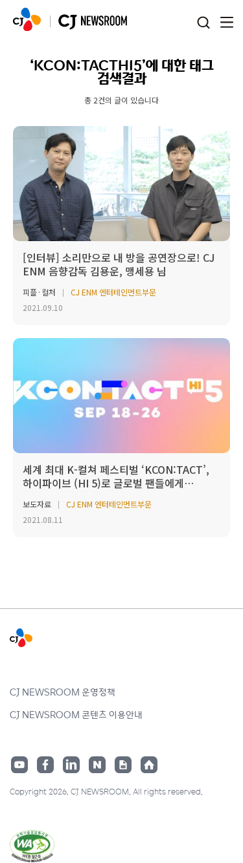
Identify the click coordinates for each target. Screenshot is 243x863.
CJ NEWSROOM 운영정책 (62, 691)
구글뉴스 (123, 764)
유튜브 (19, 764)
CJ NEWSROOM (27, 19)
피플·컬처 (39, 291)
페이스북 (45, 764)
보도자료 (37, 503)
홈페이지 (149, 764)
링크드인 (71, 764)
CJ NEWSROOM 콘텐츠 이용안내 (76, 714)
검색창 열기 (203, 23)
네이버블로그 (97, 764)
